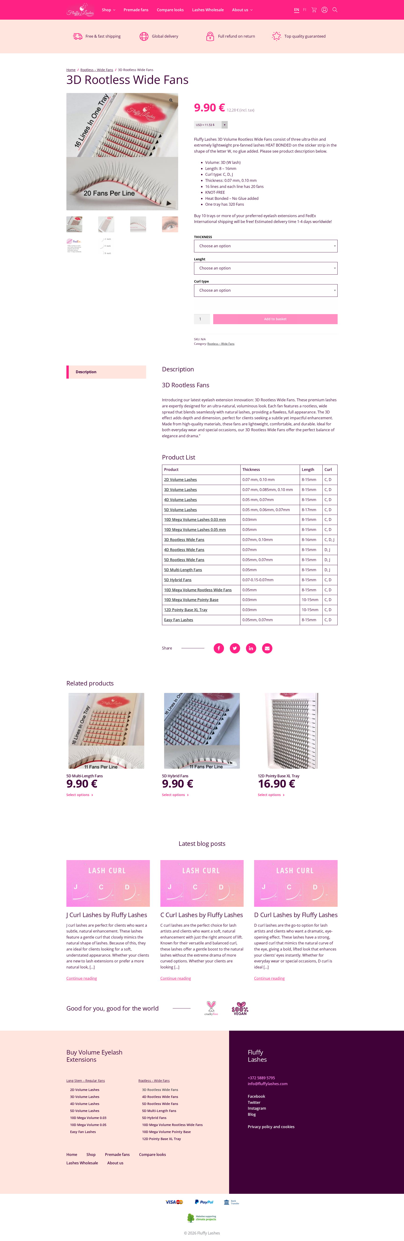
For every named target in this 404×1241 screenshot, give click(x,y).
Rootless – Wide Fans (96, 70)
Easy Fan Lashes (178, 619)
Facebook (256, 1096)
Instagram (257, 1108)
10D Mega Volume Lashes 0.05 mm (195, 529)
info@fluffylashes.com (268, 1083)
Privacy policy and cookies (271, 1126)
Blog (252, 1114)
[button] (171, 100)
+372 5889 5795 (261, 1077)
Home (71, 70)
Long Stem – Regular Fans (85, 1080)
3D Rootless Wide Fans (184, 539)
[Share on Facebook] (219, 648)
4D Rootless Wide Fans (184, 549)
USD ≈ (205, 125)
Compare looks (170, 9)
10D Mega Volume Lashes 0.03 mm (195, 519)
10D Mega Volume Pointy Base (191, 599)
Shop (106, 9)
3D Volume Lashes (180, 489)
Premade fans (136, 9)
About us (240, 9)
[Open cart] (314, 9)
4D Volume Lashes (180, 499)
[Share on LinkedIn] (251, 648)
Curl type (201, 281)
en (296, 9)
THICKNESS (203, 237)
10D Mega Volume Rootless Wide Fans (198, 589)
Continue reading (81, 978)
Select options (77, 794)
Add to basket (275, 319)
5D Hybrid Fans (177, 579)
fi (304, 9)
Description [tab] (86, 371)
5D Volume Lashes (180, 509)
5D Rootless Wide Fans (184, 559)
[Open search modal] (335, 9)
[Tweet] (235, 648)
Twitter (254, 1102)
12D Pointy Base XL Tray (185, 609)
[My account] (324, 10)
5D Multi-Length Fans (183, 569)
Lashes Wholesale (208, 9)
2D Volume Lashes (180, 479)
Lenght (199, 259)
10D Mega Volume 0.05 (88, 1125)
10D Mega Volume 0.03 (88, 1117)
